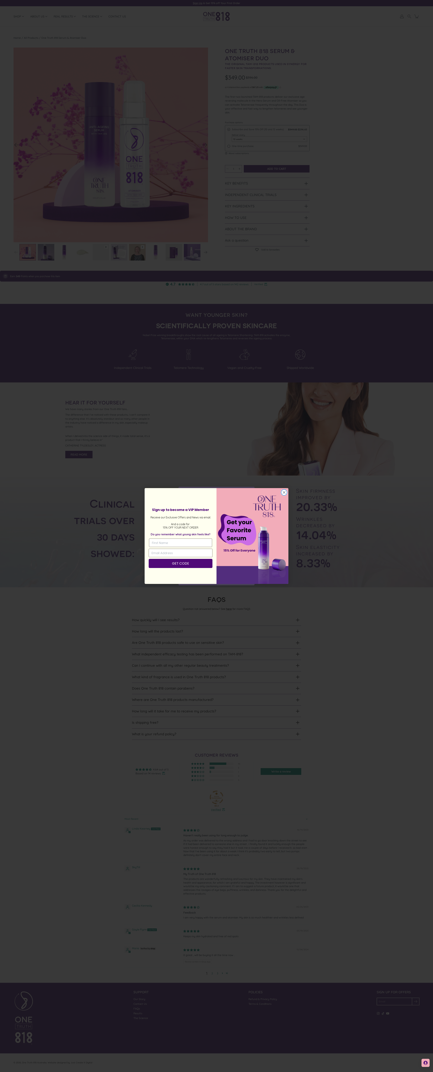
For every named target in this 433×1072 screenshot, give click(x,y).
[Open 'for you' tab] (425, 1063)
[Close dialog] (284, 492)
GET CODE (180, 563)
